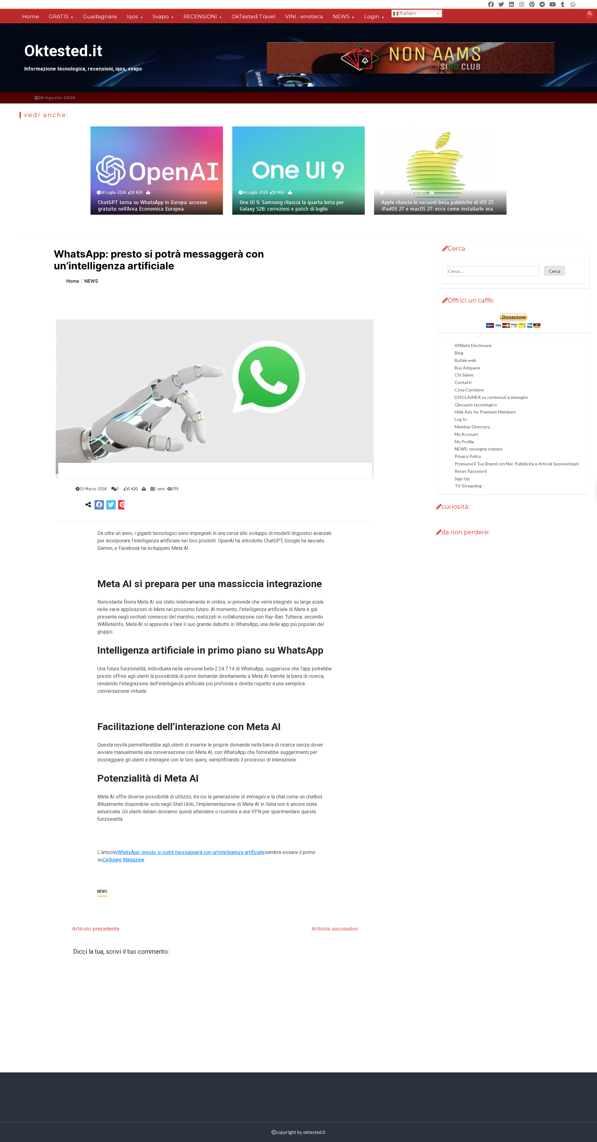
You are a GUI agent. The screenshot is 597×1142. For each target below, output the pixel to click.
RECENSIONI (200, 16)
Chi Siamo (464, 374)
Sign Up (462, 478)
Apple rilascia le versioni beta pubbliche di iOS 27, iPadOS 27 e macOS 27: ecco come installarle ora (438, 205)
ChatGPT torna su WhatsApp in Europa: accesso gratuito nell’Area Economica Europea (152, 205)
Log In (461, 419)
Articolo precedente (95, 928)
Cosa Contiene (469, 389)
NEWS (341, 16)
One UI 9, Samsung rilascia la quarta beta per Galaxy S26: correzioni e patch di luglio (292, 205)
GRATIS (58, 16)
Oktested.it (63, 51)
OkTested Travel (253, 16)
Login (371, 16)
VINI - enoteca (304, 16)
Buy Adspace (467, 367)
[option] (156, 170)
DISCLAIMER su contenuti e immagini (491, 397)
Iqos (132, 16)
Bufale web (465, 360)
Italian (407, 13)
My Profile (464, 441)
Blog (459, 352)
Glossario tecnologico (476, 404)
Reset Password (471, 471)
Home (30, 16)
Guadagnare (100, 16)
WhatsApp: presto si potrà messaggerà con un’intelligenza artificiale (191, 852)
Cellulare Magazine (123, 860)
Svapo (161, 16)
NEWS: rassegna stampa (478, 448)
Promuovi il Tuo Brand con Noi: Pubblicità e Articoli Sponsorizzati (517, 463)
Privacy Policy (468, 456)
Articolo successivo (335, 928)
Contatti (463, 382)
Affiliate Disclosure (473, 345)
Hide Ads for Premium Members (485, 411)
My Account (466, 434)
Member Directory (472, 426)
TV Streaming (468, 485)
